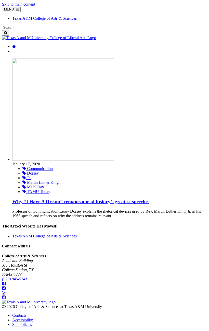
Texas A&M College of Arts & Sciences (44, 236)
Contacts (19, 315)
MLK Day (35, 187)
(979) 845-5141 (14, 279)
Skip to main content (18, 4)
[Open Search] (5, 33)
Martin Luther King (42, 182)
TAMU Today (38, 191)
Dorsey (32, 173)
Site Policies (22, 324)
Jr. (28, 178)
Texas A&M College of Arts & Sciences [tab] (44, 18)
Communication (39, 168)
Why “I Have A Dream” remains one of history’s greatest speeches (80, 201)
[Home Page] (14, 46)
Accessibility (22, 320)
